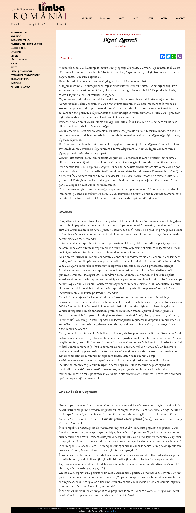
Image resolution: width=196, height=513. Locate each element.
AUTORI (149, 18)
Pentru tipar (66, 58)
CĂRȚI (135, 18)
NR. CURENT (87, 18)
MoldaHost (112, 511)
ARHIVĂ (122, 18)
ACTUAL (164, 18)
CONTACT (180, 18)
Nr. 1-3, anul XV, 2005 (108, 35)
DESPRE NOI (105, 18)
